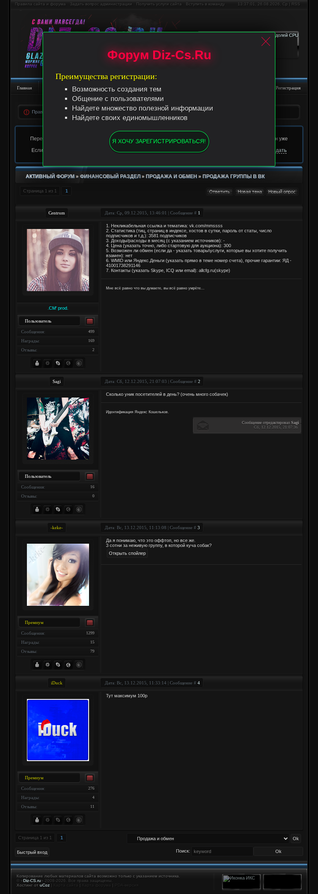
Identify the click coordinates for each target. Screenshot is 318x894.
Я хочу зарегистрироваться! (159, 141)
